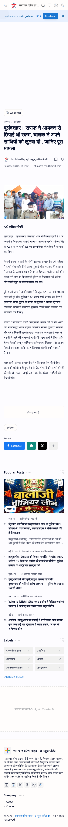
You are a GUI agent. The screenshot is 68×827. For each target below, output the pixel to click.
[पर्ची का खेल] (47, 551)
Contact (10, 806)
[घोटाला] (24, 614)
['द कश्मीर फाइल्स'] (18, 650)
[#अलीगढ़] (49, 650)
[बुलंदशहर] (10, 427)
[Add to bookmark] (60, 483)
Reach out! (50, 16)
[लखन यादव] (37, 574)
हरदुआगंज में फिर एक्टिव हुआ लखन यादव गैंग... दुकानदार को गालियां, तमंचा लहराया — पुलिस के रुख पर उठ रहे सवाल (36, 583)
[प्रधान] (31, 614)
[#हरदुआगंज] (49, 667)
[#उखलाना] (18, 659)
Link (38, 16)
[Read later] (56, 159)
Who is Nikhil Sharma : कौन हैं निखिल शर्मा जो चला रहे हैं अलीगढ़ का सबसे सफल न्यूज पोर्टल (36, 604)
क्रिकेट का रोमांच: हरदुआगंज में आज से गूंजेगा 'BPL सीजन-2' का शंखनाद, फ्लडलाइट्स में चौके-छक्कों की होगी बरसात (35, 528)
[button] (5, 5)
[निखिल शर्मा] (29, 596)
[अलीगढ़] (28, 574)
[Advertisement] (34, 67)
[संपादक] (38, 596)
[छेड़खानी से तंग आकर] (32, 551)
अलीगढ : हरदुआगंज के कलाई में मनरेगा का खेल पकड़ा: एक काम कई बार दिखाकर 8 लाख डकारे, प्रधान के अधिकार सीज (35, 624)
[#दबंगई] (49, 659)
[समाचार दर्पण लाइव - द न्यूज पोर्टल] (13, 5)
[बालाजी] (34, 518)
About (9, 801)
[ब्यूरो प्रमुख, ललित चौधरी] (29, 159)
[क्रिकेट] (26, 518)
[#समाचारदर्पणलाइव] (18, 667)
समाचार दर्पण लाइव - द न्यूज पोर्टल (37, 5)
